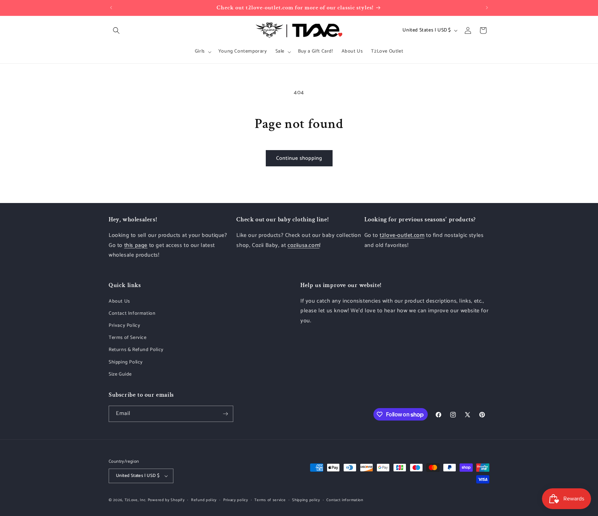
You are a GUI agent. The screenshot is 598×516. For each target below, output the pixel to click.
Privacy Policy (124, 326)
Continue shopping (299, 158)
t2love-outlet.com (402, 235)
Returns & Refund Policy (136, 350)
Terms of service (270, 500)
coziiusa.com (303, 245)
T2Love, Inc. (135, 500)
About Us (119, 301)
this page (135, 245)
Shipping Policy (126, 362)
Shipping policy (306, 500)
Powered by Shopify (166, 500)
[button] (116, 30)
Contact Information (132, 313)
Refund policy (204, 500)
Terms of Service (128, 338)
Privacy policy (235, 500)
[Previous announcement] (111, 7)
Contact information (344, 500)
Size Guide (120, 374)
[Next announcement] (487, 7)
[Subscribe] (225, 414)
